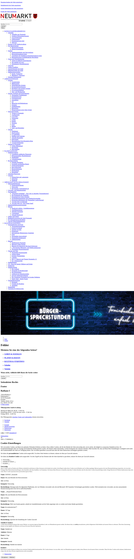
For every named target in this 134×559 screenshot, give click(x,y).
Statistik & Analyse (8, 461)
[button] (14, 31)
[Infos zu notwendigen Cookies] (10, 460)
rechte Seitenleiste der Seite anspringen (12, 8)
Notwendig (6, 460)
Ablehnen (12, 557)
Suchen (3, 24)
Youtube (6, 422)
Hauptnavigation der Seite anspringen (11, 2)
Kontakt (6, 425)
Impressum (7, 430)
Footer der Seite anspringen (8, 11)
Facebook (7, 420)
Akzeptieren (4, 557)
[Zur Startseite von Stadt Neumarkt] (19, 21)
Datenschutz (7, 428)
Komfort (5, 463)
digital (12, 433)
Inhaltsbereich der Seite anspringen (11, 5)
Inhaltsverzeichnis (9, 426)
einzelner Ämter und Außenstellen (22, 417)
